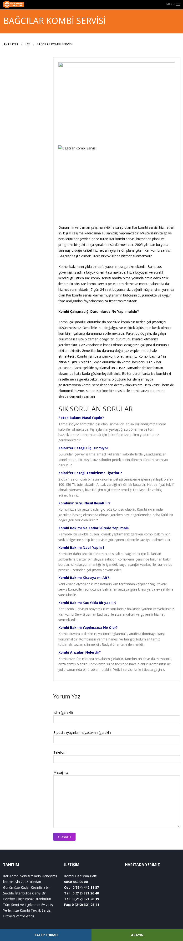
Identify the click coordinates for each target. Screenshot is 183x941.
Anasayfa (11, 44)
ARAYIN (137, 935)
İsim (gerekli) (63, 712)
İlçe (27, 44)
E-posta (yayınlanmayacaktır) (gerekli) (82, 732)
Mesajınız (60, 772)
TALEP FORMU (46, 935)
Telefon (59, 752)
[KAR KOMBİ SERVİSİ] (23, 4)
